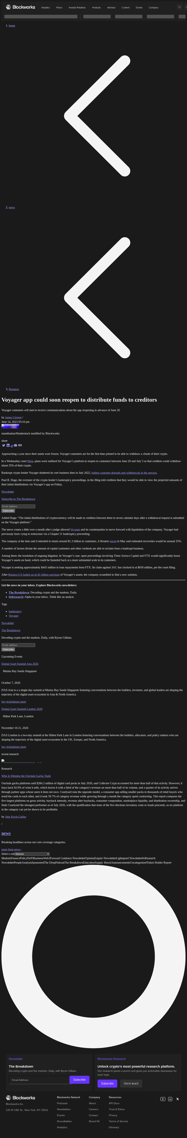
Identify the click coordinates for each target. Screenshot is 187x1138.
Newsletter (7, 491)
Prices (59, 7)
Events (139, 7)
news (12, 207)
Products (96, 7)
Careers (93, 1109)
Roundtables (64, 1121)
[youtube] (163, 1099)
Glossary (114, 1127)
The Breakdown (10, 630)
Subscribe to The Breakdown (18, 498)
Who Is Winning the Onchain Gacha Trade (26, 775)
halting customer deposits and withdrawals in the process (124, 472)
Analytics (45, 7)
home (12, 25)
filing (30, 461)
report (113, 541)
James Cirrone (13, 417)
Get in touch (131, 1083)
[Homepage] (20, 7)
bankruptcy (15, 611)
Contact (93, 1115)
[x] (177, 1099)
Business (14, 389)
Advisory (111, 7)
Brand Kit (94, 1121)
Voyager (75, 529)
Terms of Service (118, 1121)
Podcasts (62, 1103)
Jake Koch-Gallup (15, 816)
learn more (20, 701)
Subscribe (79, 1079)
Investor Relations (77, 7)
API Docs (114, 1103)
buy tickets (7, 701)
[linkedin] (170, 1099)
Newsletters (63, 1109)
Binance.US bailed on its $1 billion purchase (34, 574)
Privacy (113, 1115)
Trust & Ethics (117, 1109)
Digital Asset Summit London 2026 (21, 708)
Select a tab (8, 853)
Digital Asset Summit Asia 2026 (19, 663)
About (92, 1103)
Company (153, 7)
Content (125, 7)
